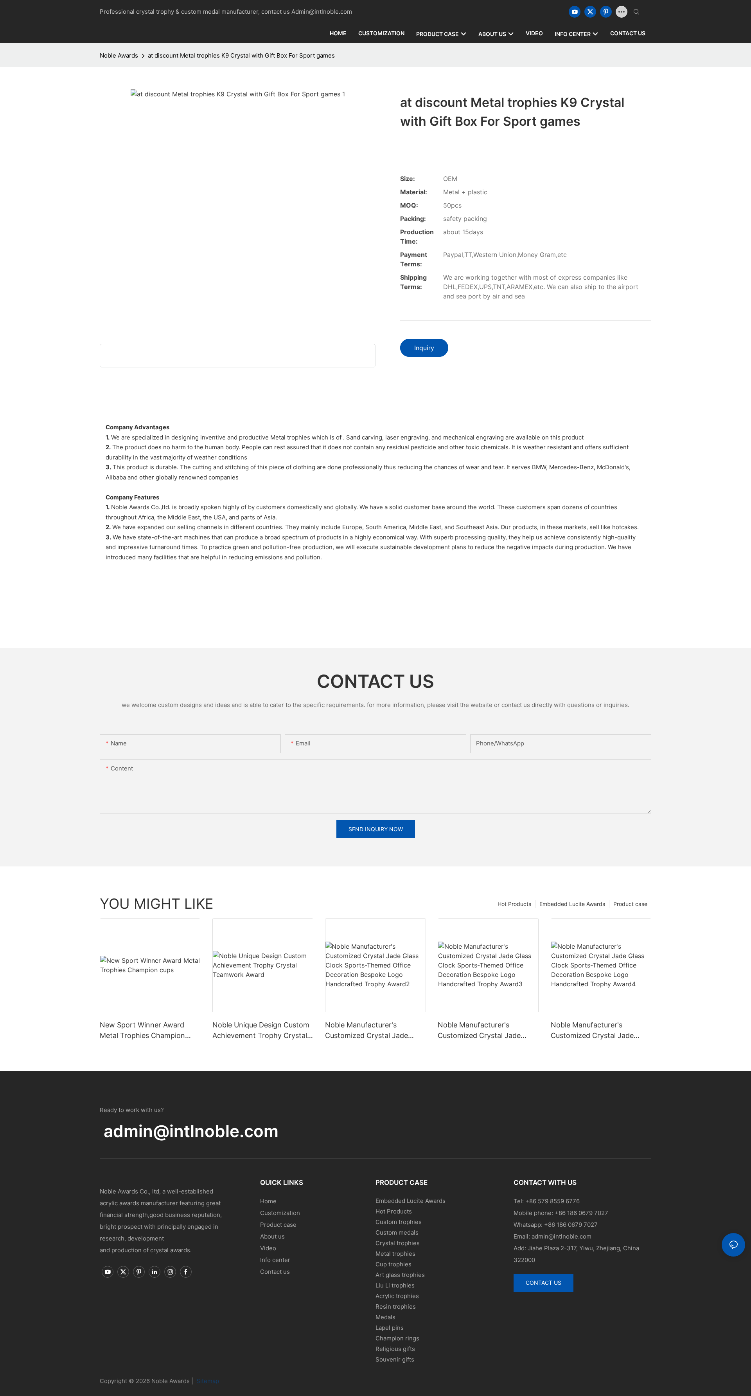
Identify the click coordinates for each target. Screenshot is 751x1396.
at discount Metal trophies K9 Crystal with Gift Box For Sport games (241, 55)
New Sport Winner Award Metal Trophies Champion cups (142, 1031)
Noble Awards (119, 55)
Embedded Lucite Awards (572, 904)
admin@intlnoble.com (191, 1131)
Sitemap (207, 1381)
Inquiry (424, 348)
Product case (630, 904)
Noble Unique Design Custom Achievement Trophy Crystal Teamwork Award (260, 1031)
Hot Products (514, 904)
